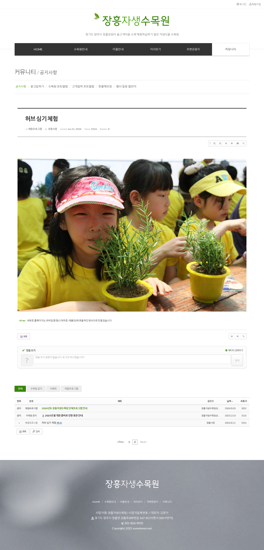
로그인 (242, 4)
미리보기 (138, 501)
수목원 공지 (36, 388)
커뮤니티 (25, 71)
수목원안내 (110, 501)
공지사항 (48, 72)
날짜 (229, 401)
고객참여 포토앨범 (83, 86)
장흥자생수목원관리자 (211, 408)
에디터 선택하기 (235, 350)
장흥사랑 (210, 422)
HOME (96, 501)
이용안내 (124, 501)
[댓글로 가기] (237, 143)
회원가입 (256, 4)
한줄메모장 (105, 86)
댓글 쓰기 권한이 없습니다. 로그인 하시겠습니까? (59, 357)
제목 (120, 401)
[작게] (220, 143)
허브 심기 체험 (49, 422)
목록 (25, 336)
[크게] (214, 143)
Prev (121, 442)
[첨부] (243, 143)
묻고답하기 (37, 86)
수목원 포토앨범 (58, 86)
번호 (19, 401)
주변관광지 (152, 501)
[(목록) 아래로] (232, 143)
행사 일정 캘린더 (126, 86)
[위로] (226, 143)
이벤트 (53, 388)
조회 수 (243, 401)
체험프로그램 (71, 388)
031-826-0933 (134, 523)
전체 (20, 388)
